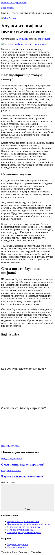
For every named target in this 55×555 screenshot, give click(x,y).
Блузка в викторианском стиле (23, 521)
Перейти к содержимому (14, 2)
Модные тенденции (17, 544)
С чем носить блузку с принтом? (24, 527)
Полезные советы (10, 445)
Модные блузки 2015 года (21, 529)
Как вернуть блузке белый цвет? (24, 532)
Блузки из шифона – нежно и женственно (29, 524)
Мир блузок (7, 7)
